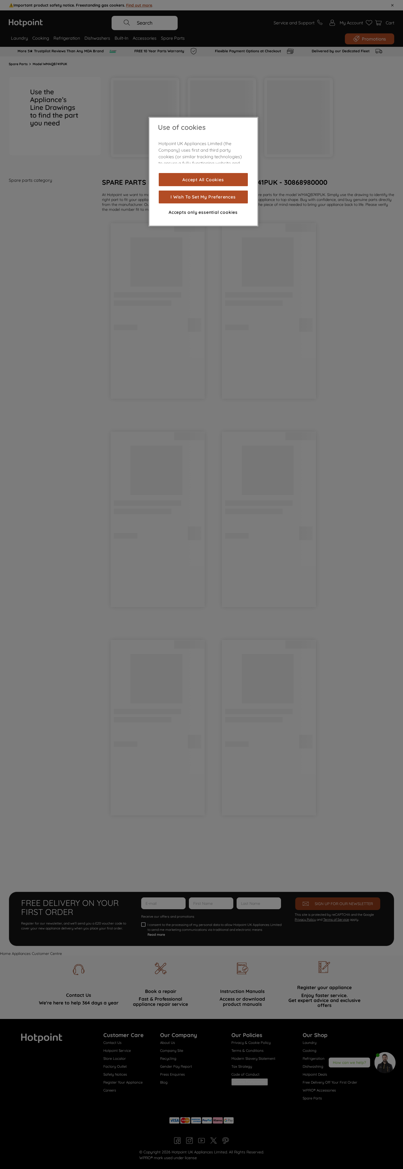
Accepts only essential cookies (203, 212)
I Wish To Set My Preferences (203, 197)
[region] (203, 171)
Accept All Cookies (203, 179)
